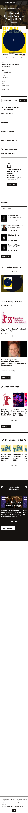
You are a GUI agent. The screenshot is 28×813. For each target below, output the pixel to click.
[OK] (14, 810)
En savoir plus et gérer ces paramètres (12, 806)
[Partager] (21, 100)
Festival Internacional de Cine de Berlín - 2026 (18, 412)
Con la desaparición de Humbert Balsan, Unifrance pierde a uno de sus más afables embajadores (13, 363)
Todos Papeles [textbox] (7, 208)
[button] (21, 277)
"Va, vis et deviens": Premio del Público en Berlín (13, 330)
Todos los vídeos (7, 528)
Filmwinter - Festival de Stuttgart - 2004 (18, 457)
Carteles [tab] (14, 271)
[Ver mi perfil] (24, 3)
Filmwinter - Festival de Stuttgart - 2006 (6, 457)
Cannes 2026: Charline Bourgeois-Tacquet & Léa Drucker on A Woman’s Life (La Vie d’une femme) (11, 513)
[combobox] (14, 208)
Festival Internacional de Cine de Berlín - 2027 (6, 412)
